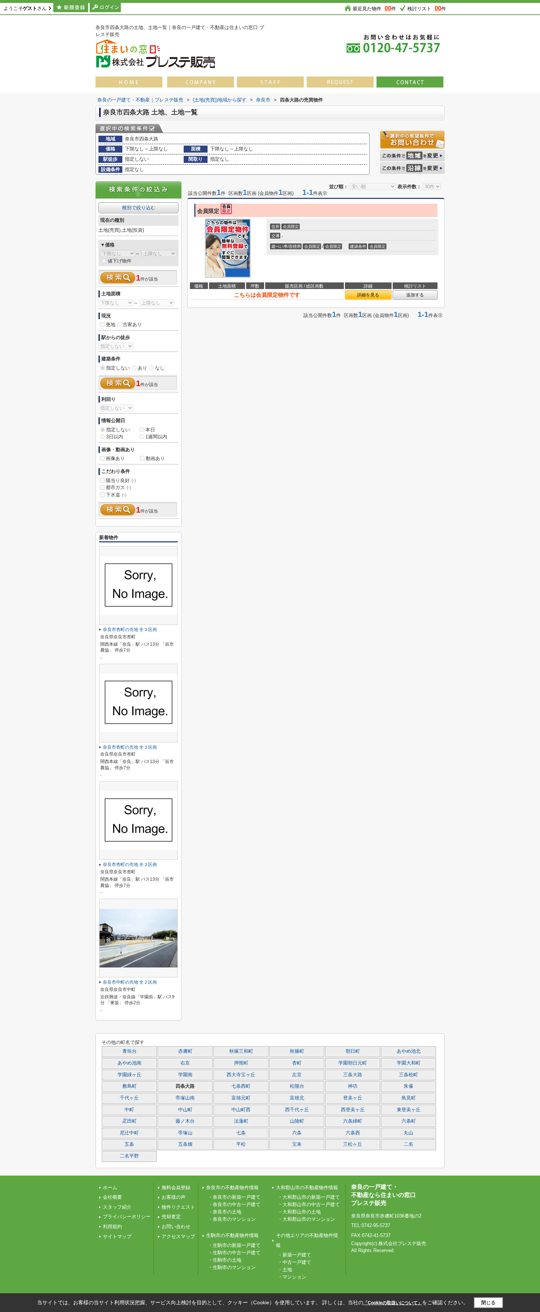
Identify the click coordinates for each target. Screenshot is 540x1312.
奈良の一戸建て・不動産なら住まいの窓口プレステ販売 (383, 1195)
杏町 (297, 1063)
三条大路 (352, 1074)
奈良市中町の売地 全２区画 (130, 982)
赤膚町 (185, 1051)
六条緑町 (352, 1121)
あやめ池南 (129, 1063)
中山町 (185, 1109)
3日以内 (114, 436)
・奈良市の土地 (224, 1212)
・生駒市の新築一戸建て (234, 1245)
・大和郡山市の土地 (299, 1212)
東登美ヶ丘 (409, 1109)
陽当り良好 (121, 480)
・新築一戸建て (294, 1255)
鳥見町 (409, 1098)
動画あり (155, 458)
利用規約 (112, 1226)
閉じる (488, 1302)
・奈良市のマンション (232, 1219)
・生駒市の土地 (224, 1260)
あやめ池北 (409, 1051)
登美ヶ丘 (352, 1098)
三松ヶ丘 (352, 1144)
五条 (129, 1144)
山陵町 (297, 1121)
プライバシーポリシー (127, 1216)
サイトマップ (117, 1236)
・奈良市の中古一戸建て (234, 1204)
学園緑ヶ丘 (129, 1074)
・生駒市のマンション (232, 1267)
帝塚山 (185, 1132)
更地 (110, 324)
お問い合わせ (176, 1226)
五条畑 (185, 1144)
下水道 (116, 495)
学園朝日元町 (352, 1063)
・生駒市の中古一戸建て (234, 1252)
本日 (150, 429)
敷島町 (129, 1086)
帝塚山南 (185, 1098)
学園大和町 (409, 1063)
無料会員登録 (176, 1187)
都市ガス (118, 487)
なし (160, 368)
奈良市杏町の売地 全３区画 (130, 629)
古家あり (132, 324)
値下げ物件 (120, 261)
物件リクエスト (178, 1207)
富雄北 (297, 1098)
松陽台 (297, 1086)
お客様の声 (174, 1197)
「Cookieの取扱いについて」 (392, 1302)
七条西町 (241, 1086)
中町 (129, 1109)
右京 (185, 1063)
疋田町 (129, 1121)
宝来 (297, 1144)
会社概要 (112, 1197)
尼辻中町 (129, 1132)
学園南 (185, 1074)
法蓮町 (241, 1121)
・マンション (292, 1277)
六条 (297, 1132)
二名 (408, 1144)
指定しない (118, 368)
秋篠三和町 (241, 1051)
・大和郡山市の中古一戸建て (309, 1204)
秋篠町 (297, 1051)
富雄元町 (241, 1098)
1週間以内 (156, 436)
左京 (297, 1074)
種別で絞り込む (138, 207)
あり (142, 368)
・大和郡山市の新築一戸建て (309, 1197)
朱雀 (408, 1086)
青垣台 (129, 1051)
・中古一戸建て (294, 1262)
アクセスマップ (178, 1236)
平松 (241, 1144)
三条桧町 (408, 1074)
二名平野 (129, 1156)
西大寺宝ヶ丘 (241, 1074)
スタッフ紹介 (117, 1207)
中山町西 (241, 1109)
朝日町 (353, 1051)
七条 (241, 1132)
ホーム (110, 1187)
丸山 (408, 1132)
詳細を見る (368, 294)
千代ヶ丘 (129, 1098)
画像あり (115, 458)
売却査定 (171, 1216)
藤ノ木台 (185, 1121)
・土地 (285, 1269)
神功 (352, 1086)
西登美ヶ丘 (353, 1109)
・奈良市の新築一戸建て (234, 1197)
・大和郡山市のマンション (306, 1219)
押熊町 (241, 1063)
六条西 (353, 1132)
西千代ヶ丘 (297, 1109)
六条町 (409, 1121)
